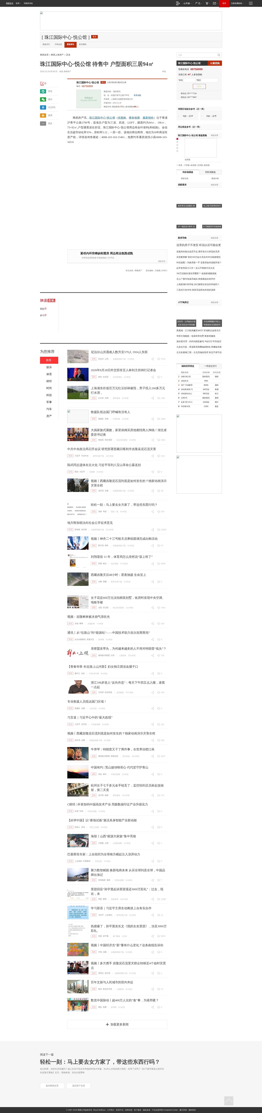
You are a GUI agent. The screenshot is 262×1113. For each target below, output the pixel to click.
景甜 (100, 899)
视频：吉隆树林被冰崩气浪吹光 (88, 616)
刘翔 (100, 563)
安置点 (101, 973)
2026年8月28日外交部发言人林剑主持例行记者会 (123, 370)
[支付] (207, 3)
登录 (224, 3)
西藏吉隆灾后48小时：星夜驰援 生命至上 (118, 574)
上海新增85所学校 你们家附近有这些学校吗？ (198, 284)
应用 (17, 3)
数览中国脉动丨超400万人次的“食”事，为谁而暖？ (125, 1000)
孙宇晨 (105, 936)
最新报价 (148, 117)
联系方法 (119, 1110)
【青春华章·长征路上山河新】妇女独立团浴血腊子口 (102, 666)
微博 (50, 115)
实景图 (200, 165)
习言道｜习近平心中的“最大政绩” (90, 717)
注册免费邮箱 (236, 3)
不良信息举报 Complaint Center (165, 1110)
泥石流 (101, 491)
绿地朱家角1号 (187, 389)
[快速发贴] (42, 83)
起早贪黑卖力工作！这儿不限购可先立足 (195, 268)
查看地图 (137, 95)
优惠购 (122, 117)
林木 (105, 774)
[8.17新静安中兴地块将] (212, 212)
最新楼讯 (70, 44)
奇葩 (105, 511)
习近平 (77, 456)
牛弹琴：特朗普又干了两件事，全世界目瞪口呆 (123, 749)
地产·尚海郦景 (187, 385)
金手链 (101, 795)
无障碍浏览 (28, 3)
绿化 (100, 774)
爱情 (105, 899)
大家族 (101, 843)
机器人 (77, 827)
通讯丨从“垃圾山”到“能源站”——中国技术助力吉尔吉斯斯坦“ (108, 632)
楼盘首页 (46, 44)
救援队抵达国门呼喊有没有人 (110, 412)
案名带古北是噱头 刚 (186, 206)
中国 (81, 811)
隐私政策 (146, 1110)
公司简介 (110, 1110)
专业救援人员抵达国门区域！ (87, 701)
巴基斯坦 (86, 861)
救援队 (101, 419)
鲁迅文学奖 (107, 989)
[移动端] (178, 3)
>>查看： (180, 165)
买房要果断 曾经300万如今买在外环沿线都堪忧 (198, 257)
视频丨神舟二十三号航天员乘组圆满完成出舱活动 (124, 538)
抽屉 (106, 795)
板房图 (193, 165)
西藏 (105, 582)
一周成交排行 (210, 366)
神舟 (106, 545)
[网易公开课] (187, 3)
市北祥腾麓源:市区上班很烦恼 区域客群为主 (212, 324)
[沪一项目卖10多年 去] (186, 212)
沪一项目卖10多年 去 (186, 226)
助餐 (105, 1007)
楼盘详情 (107, 107)
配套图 (207, 165)
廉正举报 (183, 1110)
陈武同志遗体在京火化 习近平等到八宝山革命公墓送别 (104, 465)
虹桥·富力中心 (187, 402)
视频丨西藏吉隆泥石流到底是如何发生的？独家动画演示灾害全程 (111, 733)
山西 (106, 843)
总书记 (84, 724)
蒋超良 (101, 440)
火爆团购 (215, 63)
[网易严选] (198, 3)
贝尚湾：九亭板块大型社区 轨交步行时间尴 (186, 323)
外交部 (105, 377)
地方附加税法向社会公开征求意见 (90, 522)
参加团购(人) (132, 107)
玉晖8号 (184, 398)
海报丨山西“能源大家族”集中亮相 (113, 836)
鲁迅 (100, 989)
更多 (50, 123)
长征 (83, 673)
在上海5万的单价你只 (212, 206)
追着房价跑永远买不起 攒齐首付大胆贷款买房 (198, 252)
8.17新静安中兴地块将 (212, 226)
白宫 (112, 655)
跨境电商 (102, 880)
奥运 (105, 563)
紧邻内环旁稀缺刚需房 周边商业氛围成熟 (106, 253)
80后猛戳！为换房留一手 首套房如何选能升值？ (199, 262)
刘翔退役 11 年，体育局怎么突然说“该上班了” (122, 556)
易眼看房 (161, 261)
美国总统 (114, 756)
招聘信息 (128, 1110)
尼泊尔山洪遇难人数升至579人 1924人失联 (119, 352)
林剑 (100, 377)
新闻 (94, 359)
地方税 (84, 530)
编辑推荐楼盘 (187, 366)
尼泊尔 (101, 359)
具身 (83, 827)
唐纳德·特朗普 (104, 655)
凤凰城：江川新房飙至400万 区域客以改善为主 (198, 330)
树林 (81, 623)
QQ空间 (51, 107)
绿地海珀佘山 (186, 394)
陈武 (76, 472)
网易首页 (9, 3)
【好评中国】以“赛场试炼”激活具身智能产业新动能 (102, 820)
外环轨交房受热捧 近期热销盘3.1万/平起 (98, 258)
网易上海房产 (57, 55)
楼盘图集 (192, 135)
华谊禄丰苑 (185, 406)
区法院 (105, 607)
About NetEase (99, 1110)
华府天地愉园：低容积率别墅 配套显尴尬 (195, 336)
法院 (100, 607)
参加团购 (82, 44)
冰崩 (76, 623)
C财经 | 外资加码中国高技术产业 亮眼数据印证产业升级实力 (107, 804)
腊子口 (77, 673)
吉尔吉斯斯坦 (80, 639)
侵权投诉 (192, 1110)
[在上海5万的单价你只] (212, 191)
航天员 (101, 545)
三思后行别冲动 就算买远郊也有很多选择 (195, 290)
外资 (76, 811)
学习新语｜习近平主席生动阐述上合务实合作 (121, 908)
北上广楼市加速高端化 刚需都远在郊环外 (195, 279)
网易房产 (67, 71)
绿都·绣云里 (186, 377)
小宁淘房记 (183, 302)
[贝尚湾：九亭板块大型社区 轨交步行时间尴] (186, 307)
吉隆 (106, 491)
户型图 (187, 165)
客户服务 (137, 1110)
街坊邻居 (108, 692)
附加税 (77, 530)
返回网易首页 (52, 1086)
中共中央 (85, 456)
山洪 (106, 359)
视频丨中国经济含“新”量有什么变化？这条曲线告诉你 (127, 945)
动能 (105, 952)
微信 (50, 99)
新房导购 (182, 238)
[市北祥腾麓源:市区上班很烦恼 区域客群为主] (212, 307)
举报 (164, 71)
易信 (50, 91)
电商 (108, 880)
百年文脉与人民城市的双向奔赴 (112, 982)
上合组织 (78, 861)
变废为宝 (90, 639)
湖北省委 (108, 440)
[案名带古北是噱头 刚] (186, 191)
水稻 (106, 398)
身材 (100, 511)
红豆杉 (101, 398)
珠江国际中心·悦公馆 (87, 82)
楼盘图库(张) (118, 107)
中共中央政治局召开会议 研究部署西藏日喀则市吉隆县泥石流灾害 (111, 449)
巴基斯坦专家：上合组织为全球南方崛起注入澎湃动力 (103, 854)
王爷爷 (101, 692)
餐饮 (100, 1007)
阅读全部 (214, 135)
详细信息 (58, 44)
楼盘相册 (134, 117)
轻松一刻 (114, 512)
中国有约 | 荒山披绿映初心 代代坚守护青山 (119, 767)
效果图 (187, 160)
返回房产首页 (78, 1086)
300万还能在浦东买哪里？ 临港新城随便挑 (196, 273)
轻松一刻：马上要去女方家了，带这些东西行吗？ (124, 504)
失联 (106, 419)
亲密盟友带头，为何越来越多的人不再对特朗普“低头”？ (128, 648)
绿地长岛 (184, 381)
